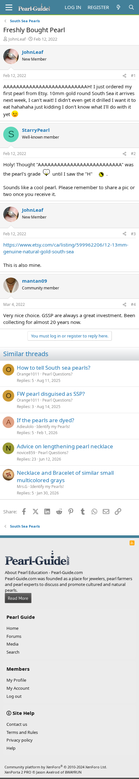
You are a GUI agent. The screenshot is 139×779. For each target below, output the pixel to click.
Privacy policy (19, 740)
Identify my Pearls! (53, 426)
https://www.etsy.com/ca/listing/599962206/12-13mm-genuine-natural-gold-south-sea (65, 248)
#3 (133, 234)
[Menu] (8, 7)
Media (12, 644)
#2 (133, 153)
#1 (133, 75)
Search (12, 652)
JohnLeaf (17, 39)
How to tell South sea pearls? (53, 367)
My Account (17, 688)
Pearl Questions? (57, 374)
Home (12, 628)
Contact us (16, 724)
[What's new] (118, 7)
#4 (133, 304)
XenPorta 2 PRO (18, 772)
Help (11, 748)
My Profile (16, 680)
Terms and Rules (22, 732)
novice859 (26, 452)
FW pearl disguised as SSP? (51, 393)
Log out (14, 696)
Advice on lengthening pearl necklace (65, 446)
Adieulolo (25, 426)
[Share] (124, 76)
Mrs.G (22, 486)
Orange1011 (28, 374)
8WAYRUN (73, 772)
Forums (13, 636)
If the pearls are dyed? (45, 420)
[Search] (131, 7)
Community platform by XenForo (56, 766)
